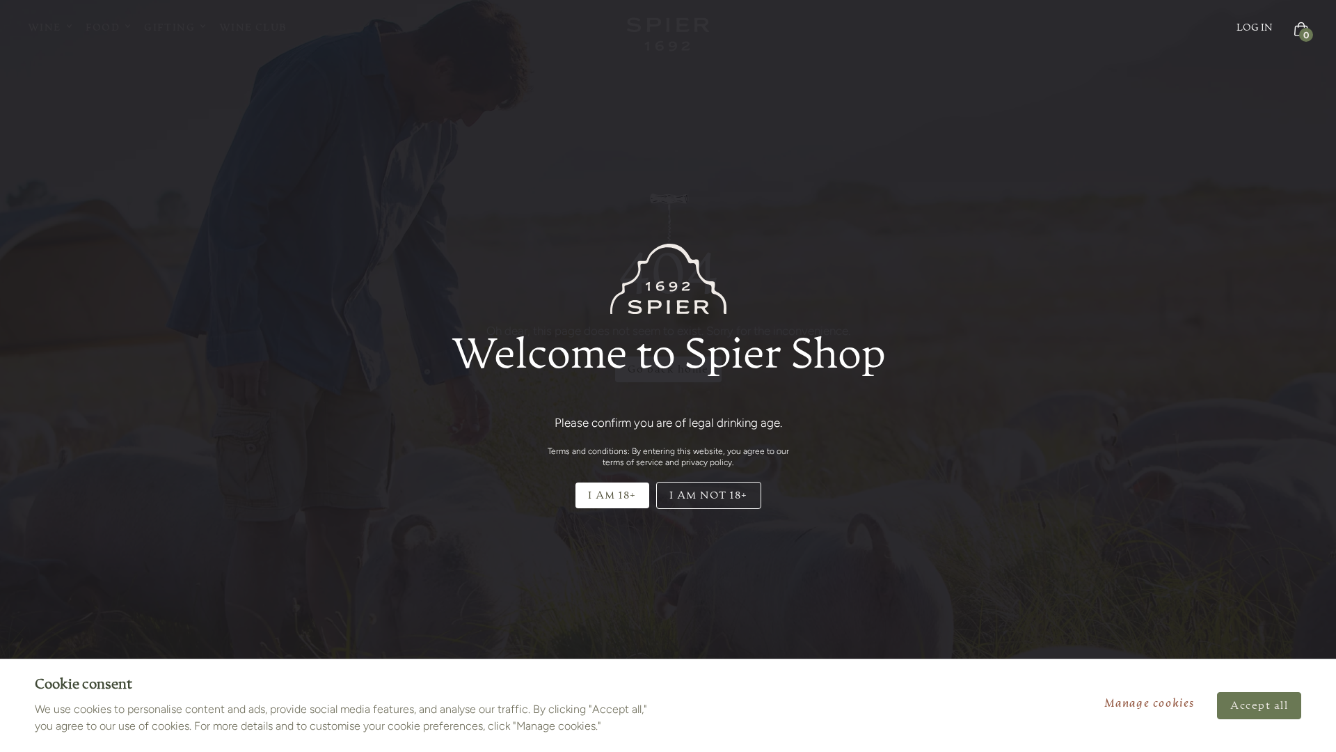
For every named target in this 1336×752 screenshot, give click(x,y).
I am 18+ (612, 495)
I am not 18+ (708, 495)
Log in (1254, 28)
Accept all (1259, 705)
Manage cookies (1149, 704)
